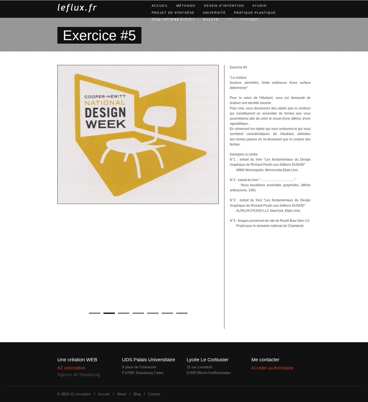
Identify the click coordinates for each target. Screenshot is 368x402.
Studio (259, 5)
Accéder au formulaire (272, 368)
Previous (52, 187)
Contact (250, 19)
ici (306, 221)
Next (224, 187)
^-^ (229, 19)
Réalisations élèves (173, 19)
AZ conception (71, 368)
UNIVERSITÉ (214, 12)
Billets (210, 19)
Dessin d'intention (224, 5)
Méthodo (186, 5)
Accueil (160, 5)
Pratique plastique (255, 12)
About (121, 394)
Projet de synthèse (173, 12)
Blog (137, 394)
